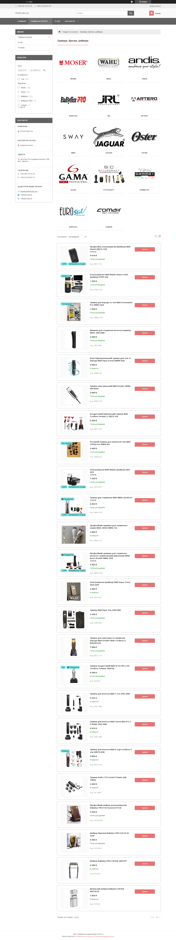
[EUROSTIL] (73, 211)
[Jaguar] (109, 137)
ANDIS (144, 79)
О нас (57, 21)
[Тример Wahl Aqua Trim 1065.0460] (74, 619)
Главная (22, 21)
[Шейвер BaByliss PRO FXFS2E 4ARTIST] (74, 870)
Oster (144, 153)
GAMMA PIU (144, 190)
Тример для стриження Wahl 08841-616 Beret (111, 498)
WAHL (109, 79)
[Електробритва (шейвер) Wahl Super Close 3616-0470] (74, 591)
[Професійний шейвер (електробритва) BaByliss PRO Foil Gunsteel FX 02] (74, 814)
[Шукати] (131, 13)
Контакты (70, 21)
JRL (108, 116)
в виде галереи (156, 237)
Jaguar (108, 153)
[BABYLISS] (73, 100)
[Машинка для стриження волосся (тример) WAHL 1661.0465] (74, 339)
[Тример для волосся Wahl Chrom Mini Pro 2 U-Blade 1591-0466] (74, 731)
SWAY (73, 153)
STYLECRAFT (108, 190)
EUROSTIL (73, 227)
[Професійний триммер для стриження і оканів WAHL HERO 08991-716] (74, 534)
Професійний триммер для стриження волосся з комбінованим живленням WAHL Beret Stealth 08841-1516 (110, 555)
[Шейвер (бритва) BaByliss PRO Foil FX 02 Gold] (74, 842)
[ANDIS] (144, 63)
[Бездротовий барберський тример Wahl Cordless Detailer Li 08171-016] (74, 423)
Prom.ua (100, 934)
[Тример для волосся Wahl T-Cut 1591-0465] (74, 703)
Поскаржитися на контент (84, 936)
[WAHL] (109, 63)
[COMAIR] (109, 211)
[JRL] (109, 100)
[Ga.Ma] (73, 174)
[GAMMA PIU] (144, 174)
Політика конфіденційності (104, 936)
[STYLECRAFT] (109, 174)
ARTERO (144, 116)
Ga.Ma (73, 190)
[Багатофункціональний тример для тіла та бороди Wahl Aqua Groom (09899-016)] (74, 367)
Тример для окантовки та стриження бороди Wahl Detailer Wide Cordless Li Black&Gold (108, 640)
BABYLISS (73, 116)
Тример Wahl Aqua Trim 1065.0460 (105, 610)
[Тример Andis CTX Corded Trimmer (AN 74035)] (74, 786)
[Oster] (144, 137)
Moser (73, 79)
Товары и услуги (39, 21)
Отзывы (21, 48)
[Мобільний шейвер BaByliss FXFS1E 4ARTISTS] (74, 898)
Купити (145, 249)
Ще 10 (22, 107)
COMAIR (109, 227)
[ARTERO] (144, 100)
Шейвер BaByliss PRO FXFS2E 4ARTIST (108, 861)
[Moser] (73, 63)
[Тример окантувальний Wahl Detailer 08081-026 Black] (74, 395)
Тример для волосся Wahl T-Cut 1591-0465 (110, 694)
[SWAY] (73, 137)
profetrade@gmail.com (29, 191)
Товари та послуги (70, 32)
